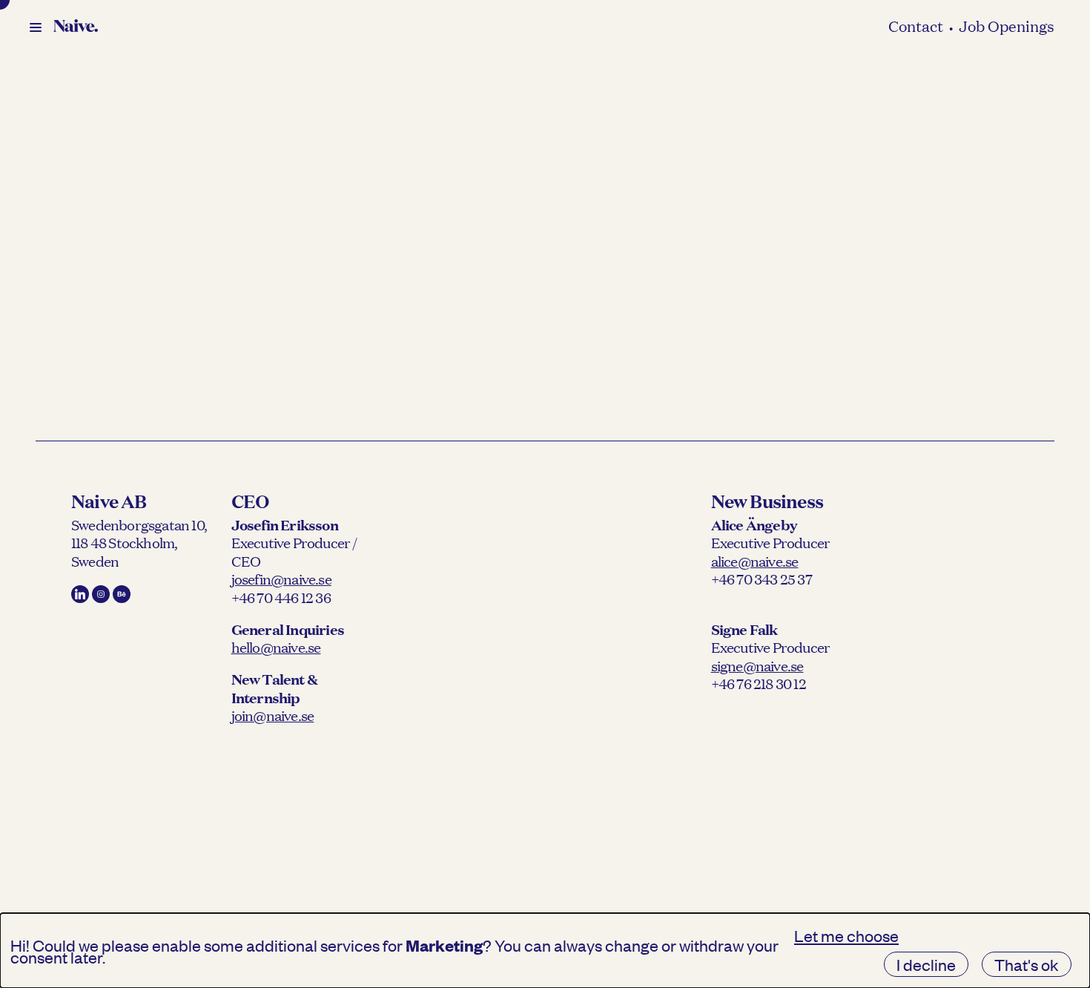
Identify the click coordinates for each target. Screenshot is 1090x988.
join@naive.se (272, 715)
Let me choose (846, 935)
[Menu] (35, 27)
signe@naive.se (757, 665)
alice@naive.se (755, 560)
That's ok (1026, 964)
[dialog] (545, 950)
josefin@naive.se (281, 578)
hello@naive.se (276, 646)
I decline (926, 964)
